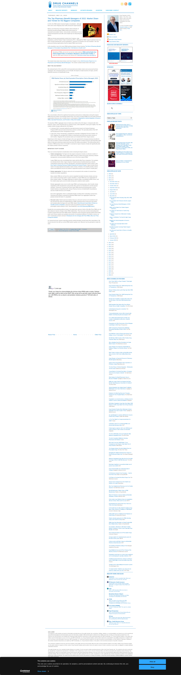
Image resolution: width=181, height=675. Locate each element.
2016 (110, 254)
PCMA (110, 599)
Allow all (152, 661)
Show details (42, 671)
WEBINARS (74, 10)
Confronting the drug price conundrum (117, 309)
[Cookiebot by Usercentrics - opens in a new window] (25, 671)
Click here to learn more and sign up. (86, 55)
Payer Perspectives (113, 610)
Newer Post (51, 334)
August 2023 (113, 189)
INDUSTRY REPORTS (61, 10)
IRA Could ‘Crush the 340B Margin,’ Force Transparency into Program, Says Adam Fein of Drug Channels (120, 444)
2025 (110, 175)
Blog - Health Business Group (116, 621)
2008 (110, 271)
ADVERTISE (99, 10)
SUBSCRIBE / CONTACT (112, 10)
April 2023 (112, 234)
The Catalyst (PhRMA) (114, 605)
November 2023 (113, 183)
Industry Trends (72, 230)
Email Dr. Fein (112, 34)
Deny (152, 667)
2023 (110, 179)
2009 (110, 268)
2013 (110, 260)
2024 (110, 177)
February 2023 (113, 238)
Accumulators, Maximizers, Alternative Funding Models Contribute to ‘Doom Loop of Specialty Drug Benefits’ (120, 528)
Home (75, 334)
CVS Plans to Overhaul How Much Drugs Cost (119, 477)
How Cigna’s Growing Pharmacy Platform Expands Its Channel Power (68, 165)
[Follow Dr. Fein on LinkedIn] (108, 36)
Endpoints (111, 576)
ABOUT (50, 10)
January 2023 (113, 240)
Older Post (98, 334)
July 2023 (112, 191)
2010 (110, 267)
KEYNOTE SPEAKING (86, 10)
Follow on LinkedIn (113, 36)
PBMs (77, 230)
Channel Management (63, 230)
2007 (110, 273)
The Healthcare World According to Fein (118, 545)
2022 (110, 242)
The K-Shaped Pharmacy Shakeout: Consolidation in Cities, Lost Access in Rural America (124, 135)
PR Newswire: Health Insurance (117, 582)
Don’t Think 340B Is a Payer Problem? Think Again (120, 281)
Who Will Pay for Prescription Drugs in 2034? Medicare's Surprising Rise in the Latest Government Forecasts (124, 153)
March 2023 (113, 236)
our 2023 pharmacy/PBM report (86, 206)
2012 (110, 262)
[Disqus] (75, 260)
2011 (110, 264)
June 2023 (112, 193)
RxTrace (111, 616)
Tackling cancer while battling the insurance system (120, 564)
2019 (110, 248)
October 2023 (113, 185)
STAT (110, 588)
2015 (110, 256)
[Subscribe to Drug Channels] (108, 39)
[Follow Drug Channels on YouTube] (108, 41)
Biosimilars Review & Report (116, 593)
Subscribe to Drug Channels (115, 39)
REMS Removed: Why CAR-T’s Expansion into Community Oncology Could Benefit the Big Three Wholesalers (124, 126)
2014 (110, 258)
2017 (110, 252)
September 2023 (114, 187)
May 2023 (112, 195)
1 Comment (84, 229)
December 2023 (113, 181)
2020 (110, 246)
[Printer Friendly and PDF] (51, 230)
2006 (110, 275)
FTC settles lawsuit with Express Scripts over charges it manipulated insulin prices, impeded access (119, 319)
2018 (110, 250)
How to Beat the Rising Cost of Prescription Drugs (120, 532)
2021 (110, 244)
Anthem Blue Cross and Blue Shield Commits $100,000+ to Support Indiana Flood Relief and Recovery (119, 585)
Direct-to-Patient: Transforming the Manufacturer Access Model (124, 161)
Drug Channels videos (114, 41)
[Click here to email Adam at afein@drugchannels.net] (108, 34)
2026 (110, 173)
